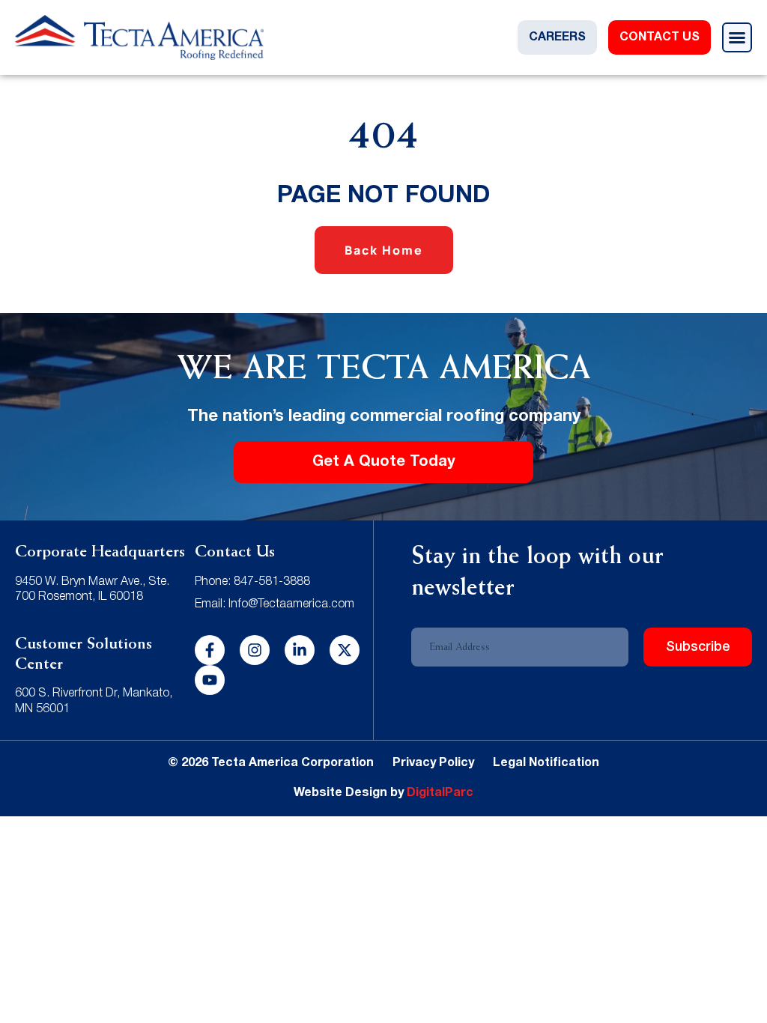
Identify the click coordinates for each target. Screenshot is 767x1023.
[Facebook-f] (210, 650)
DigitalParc (440, 793)
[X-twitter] (345, 650)
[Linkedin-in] (300, 650)
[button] (737, 37)
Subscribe (698, 647)
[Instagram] (255, 650)
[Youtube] (210, 680)
